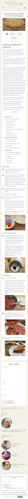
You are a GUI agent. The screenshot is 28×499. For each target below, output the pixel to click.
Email (4, 389)
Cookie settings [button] (12, 496)
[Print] (12, 41)
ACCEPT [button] (20, 496)
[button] (15, 41)
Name (4, 383)
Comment (5, 366)
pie (19, 34)
